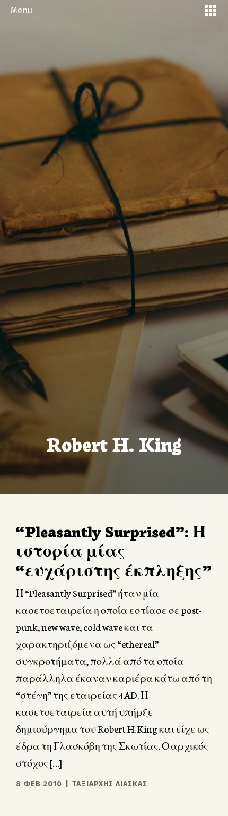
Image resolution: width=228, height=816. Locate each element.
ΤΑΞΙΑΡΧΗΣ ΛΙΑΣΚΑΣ (109, 783)
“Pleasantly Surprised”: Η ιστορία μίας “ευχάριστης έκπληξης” (113, 549)
